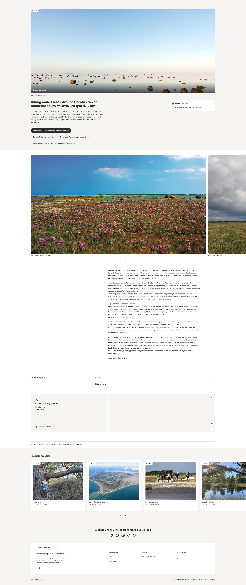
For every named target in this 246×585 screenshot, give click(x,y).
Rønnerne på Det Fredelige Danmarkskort (50, 131)
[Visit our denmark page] (111, 535)
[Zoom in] (212, 423)
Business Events (112, 559)
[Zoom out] (212, 429)
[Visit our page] (117, 535)
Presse (109, 556)
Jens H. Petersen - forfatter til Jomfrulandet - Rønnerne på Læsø (58, 137)
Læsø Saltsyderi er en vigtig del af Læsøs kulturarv (53, 143)
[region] (161, 413)
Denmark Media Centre (150, 556)
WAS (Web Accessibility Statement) (203, 579)
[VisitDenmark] (43, 548)
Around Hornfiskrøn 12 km (118, 358)
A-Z (178, 556)
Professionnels (112, 561)
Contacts (180, 559)
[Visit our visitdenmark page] (123, 535)
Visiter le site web (181, 104)
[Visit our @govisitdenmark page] (128, 535)
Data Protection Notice (181, 579)
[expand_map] (211, 397)
